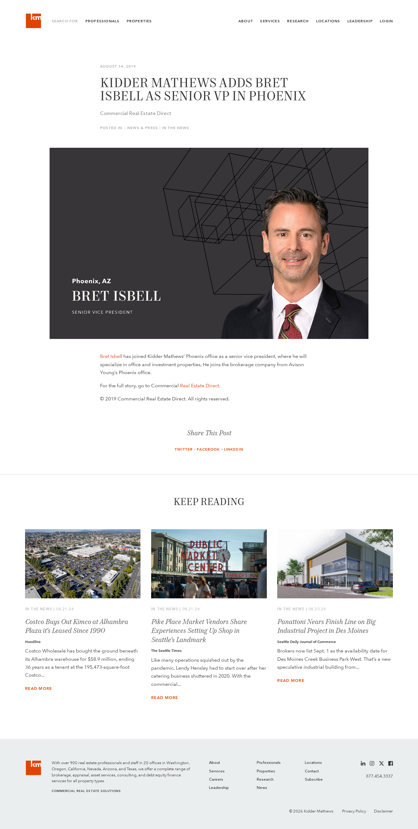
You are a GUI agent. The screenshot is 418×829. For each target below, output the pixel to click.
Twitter (184, 449)
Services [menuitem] (217, 771)
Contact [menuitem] (312, 771)
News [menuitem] (262, 788)
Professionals (102, 21)
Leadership (360, 21)
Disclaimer (383, 811)
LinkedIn (233, 449)
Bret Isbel (110, 356)
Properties (139, 21)
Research (298, 21)
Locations (328, 21)
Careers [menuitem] (216, 780)
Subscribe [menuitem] (314, 780)
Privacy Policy (354, 811)
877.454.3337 (379, 776)
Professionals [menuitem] (269, 763)
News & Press (142, 128)
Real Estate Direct (199, 385)
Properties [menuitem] (266, 771)
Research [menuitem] (265, 780)
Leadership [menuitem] (219, 788)
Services (270, 21)
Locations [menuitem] (313, 763)
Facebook (208, 449)
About (245, 21)
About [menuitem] (214, 763)
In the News (175, 128)
